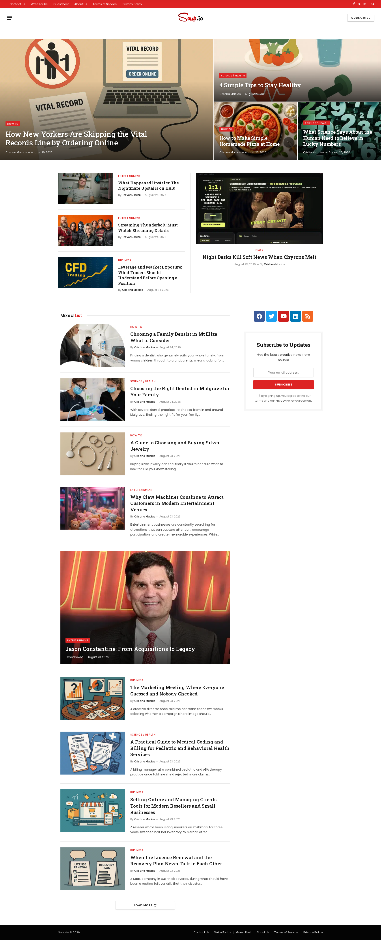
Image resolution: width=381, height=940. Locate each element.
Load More (143, 905)
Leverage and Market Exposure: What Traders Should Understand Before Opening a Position (150, 275)
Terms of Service (105, 4)
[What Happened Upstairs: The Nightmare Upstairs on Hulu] (85, 188)
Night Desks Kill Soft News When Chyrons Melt (259, 257)
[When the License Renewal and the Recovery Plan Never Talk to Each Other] (92, 868)
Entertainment (129, 176)
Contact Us (17, 4)
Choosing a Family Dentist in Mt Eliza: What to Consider (174, 337)
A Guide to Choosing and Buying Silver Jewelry (175, 445)
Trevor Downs (131, 195)
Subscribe (360, 18)
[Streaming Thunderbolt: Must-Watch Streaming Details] (85, 230)
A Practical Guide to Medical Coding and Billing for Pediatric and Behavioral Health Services (180, 748)
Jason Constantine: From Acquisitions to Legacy (130, 649)
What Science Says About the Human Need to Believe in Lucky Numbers (337, 138)
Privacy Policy (132, 4)
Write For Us (39, 4)
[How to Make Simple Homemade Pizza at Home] (255, 131)
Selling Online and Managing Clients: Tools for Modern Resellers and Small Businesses (173, 805)
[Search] (372, 4)
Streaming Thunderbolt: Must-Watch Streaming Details (148, 227)
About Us (80, 4)
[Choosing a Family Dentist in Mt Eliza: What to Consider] (92, 345)
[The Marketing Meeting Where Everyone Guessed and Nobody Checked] (92, 698)
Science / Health (233, 75)
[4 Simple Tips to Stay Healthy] (297, 70)
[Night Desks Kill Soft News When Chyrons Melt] (259, 208)
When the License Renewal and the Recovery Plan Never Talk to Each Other (176, 860)
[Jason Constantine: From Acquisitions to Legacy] (145, 607)
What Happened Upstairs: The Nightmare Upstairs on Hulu (148, 185)
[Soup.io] (190, 18)
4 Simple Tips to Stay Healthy (260, 85)
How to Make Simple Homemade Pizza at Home (249, 141)
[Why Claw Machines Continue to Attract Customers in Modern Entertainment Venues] (92, 508)
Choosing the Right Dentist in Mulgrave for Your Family (180, 391)
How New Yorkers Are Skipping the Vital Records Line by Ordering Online (76, 138)
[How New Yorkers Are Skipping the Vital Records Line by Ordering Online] (106, 99)
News (259, 250)
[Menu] (9, 18)
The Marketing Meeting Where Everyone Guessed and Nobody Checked (177, 690)
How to (13, 124)
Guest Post (61, 4)
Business (124, 260)
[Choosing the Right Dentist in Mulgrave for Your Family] (92, 399)
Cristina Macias (16, 152)
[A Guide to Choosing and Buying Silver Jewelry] (92, 453)
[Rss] (307, 316)
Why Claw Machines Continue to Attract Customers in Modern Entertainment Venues (177, 503)
